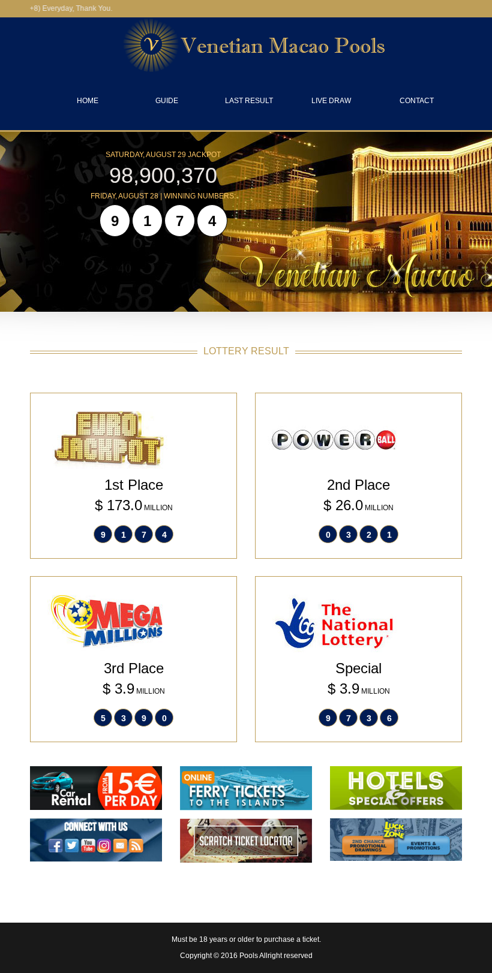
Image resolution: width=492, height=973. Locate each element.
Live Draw (331, 101)
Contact (417, 101)
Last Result (249, 101)
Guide (166, 101)
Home (87, 101)
